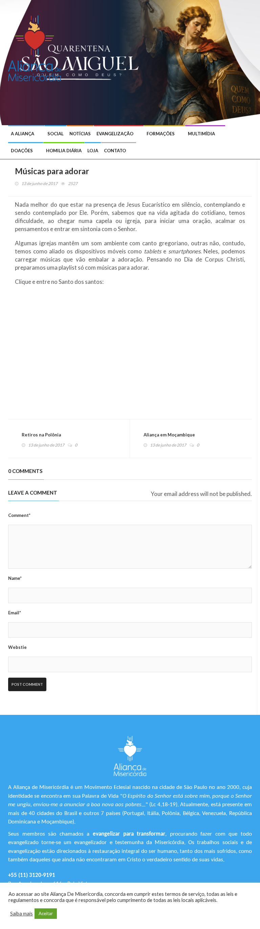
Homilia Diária (64, 150)
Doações (22, 150)
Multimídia (201, 133)
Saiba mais (21, 913)
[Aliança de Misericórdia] (37, 47)
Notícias (80, 133)
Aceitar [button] (46, 913)
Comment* (19, 515)
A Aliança (22, 133)
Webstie (17, 647)
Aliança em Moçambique (169, 434)
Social (55, 133)
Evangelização (114, 133)
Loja (92, 150)
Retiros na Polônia (41, 434)
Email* (14, 612)
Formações (161, 133)
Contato (115, 150)
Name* (15, 578)
